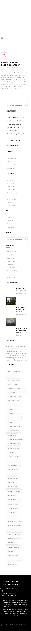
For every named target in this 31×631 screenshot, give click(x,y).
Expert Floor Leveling (14, 400)
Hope (18, 616)
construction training (14, 371)
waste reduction (13, 556)
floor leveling (12, 435)
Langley (13, 616)
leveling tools (12, 512)
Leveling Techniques (13, 508)
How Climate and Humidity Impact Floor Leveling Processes (16, 122)
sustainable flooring (14, 547)
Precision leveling (13, 517)
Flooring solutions (13, 431)
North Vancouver (17, 602)
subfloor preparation (14, 538)
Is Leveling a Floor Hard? (14, 140)
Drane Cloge (10, 186)
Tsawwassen (12, 611)
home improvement (13, 461)
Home (15, 23)
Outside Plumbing (12, 199)
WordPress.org (11, 227)
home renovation (13, 469)
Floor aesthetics (13, 405)
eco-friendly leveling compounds (14, 390)
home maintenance (13, 465)
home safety (11, 474)
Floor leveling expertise (15, 439)
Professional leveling (14, 521)
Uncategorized (11, 205)
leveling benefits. (13, 487)
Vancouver (20, 600)
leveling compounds (14, 491)
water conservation (14, 560)
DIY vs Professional (13, 380)
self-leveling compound (15, 530)
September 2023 (11, 165)
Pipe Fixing (10, 202)
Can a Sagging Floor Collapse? (10, 63)
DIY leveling (11, 376)
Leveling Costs (12, 495)
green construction (14, 456)
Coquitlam (14, 605)
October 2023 (11, 162)
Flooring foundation (14, 426)
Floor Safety (11, 452)
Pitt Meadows (13, 613)
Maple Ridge (23, 613)
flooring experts (13, 422)
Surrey (14, 609)
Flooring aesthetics (13, 418)
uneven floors (12, 551)
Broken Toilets (11, 183)
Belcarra (21, 607)
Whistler (20, 609)
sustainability (12, 543)
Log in (8, 217)
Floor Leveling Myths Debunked (16, 117)
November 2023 (11, 158)
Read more (4, 93)
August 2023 (10, 168)
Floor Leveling (11, 189)
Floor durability (12, 409)
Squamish (20, 611)
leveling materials (13, 500)
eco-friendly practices (14, 396)
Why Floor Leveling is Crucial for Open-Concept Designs (16, 129)
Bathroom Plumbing (12, 180)
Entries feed (10, 221)
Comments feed (11, 224)
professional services (14, 525)
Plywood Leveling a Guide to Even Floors (16, 135)
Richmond (15, 607)
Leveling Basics (14, 68)
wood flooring (12, 564)
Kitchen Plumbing (12, 193)
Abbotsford (7, 607)
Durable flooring (13, 384)
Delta (20, 605)
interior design (12, 478)
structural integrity (14, 534)
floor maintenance (13, 444)
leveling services (13, 504)
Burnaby (25, 605)
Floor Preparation (13, 448)
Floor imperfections (14, 413)
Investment (11, 482)
